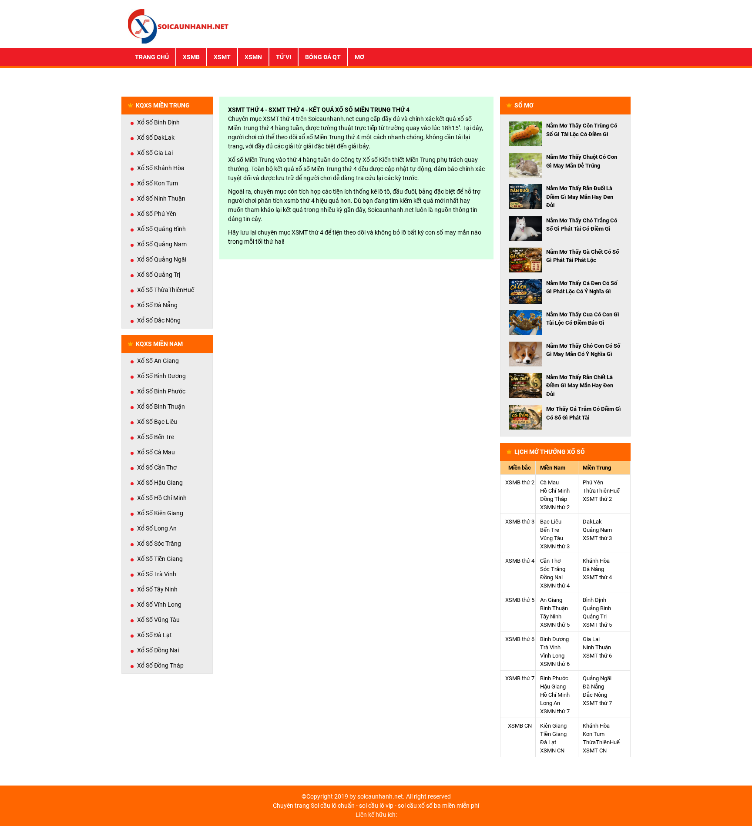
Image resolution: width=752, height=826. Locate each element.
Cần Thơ (550, 560)
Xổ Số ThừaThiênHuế (165, 289)
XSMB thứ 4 (519, 560)
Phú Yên (593, 482)
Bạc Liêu (550, 521)
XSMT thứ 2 (597, 499)
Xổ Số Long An (157, 528)
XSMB (191, 57)
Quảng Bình (597, 608)
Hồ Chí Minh (555, 490)
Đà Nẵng (593, 569)
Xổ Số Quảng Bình (161, 228)
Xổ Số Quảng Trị (158, 274)
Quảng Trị (595, 616)
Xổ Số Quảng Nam (162, 244)
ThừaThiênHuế (601, 490)
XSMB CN (520, 725)
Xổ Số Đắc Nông (159, 320)
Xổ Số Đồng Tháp (160, 665)
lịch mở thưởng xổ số (549, 451)
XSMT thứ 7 (597, 703)
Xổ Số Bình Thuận (161, 406)
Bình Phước (554, 678)
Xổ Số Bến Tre (155, 436)
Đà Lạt (548, 742)
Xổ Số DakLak (156, 137)
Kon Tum (593, 734)
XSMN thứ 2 (555, 507)
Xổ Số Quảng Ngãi (161, 259)
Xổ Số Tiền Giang (160, 558)
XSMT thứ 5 (597, 624)
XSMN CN (552, 750)
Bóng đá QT (323, 57)
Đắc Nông (595, 695)
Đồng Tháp (553, 499)
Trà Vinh (550, 647)
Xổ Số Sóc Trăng (159, 543)
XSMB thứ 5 (519, 600)
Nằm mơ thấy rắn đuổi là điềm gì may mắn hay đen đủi (579, 196)
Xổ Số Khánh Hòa (161, 168)
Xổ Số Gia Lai (155, 152)
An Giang (551, 600)
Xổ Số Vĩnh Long (159, 604)
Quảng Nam (597, 530)
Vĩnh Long (552, 655)
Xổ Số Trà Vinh (156, 574)
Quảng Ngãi (597, 678)
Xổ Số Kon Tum (157, 183)
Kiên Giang (553, 725)
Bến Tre (549, 530)
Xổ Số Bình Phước (161, 391)
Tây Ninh (550, 616)
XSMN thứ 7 (555, 711)
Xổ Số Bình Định (158, 122)
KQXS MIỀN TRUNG (163, 105)
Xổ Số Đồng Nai (158, 650)
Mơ (359, 57)
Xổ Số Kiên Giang (160, 513)
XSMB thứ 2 (519, 482)
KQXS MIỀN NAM (159, 343)
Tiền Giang (553, 734)
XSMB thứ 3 (519, 521)
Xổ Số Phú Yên (156, 213)
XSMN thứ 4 (555, 585)
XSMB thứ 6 (519, 639)
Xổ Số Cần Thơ (157, 467)
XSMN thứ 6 (555, 664)
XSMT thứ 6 (597, 655)
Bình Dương (554, 639)
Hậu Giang (553, 686)
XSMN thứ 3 (555, 546)
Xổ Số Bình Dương (161, 376)
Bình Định (594, 600)
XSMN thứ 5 (555, 624)
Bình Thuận (554, 608)
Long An (550, 703)
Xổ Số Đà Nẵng (157, 305)
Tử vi (283, 57)
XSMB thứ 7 (519, 678)
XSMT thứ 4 (597, 577)
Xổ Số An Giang (158, 360)
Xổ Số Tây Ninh (157, 589)
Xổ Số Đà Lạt (154, 634)
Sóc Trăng (552, 569)
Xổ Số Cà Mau (156, 452)
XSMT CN (595, 750)
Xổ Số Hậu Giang (160, 482)
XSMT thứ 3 (597, 538)
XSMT (222, 57)
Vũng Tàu (551, 538)
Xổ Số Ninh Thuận (161, 198)
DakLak (592, 521)
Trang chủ (152, 57)
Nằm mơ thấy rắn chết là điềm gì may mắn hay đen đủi (579, 385)
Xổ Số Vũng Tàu (158, 619)
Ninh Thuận (597, 647)
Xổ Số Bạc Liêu (157, 421)
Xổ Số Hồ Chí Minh (162, 497)
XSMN (253, 57)
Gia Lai (591, 639)
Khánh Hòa (596, 560)
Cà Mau (549, 482)
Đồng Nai (551, 577)
